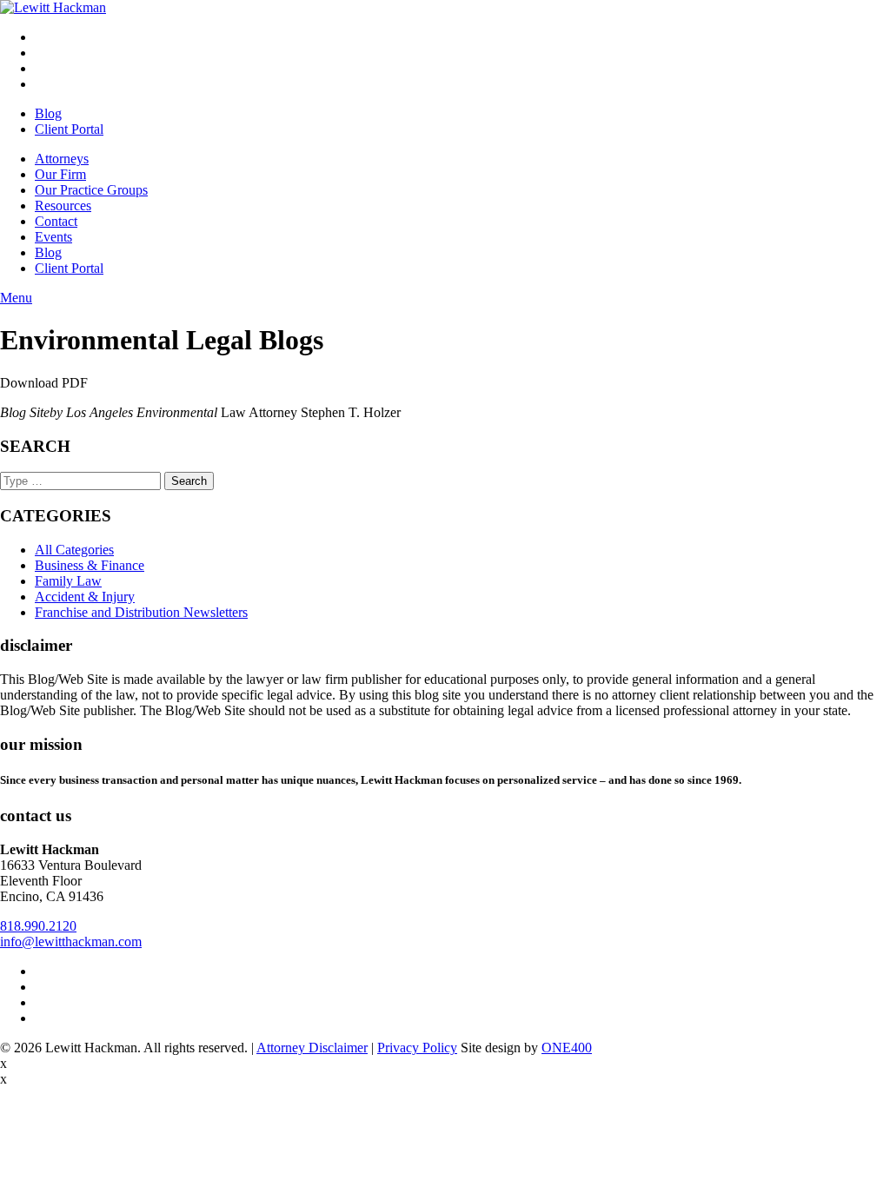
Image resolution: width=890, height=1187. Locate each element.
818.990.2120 (38, 925)
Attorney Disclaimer (312, 1047)
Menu (16, 297)
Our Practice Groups (91, 189)
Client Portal (69, 129)
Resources (63, 205)
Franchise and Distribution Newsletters (141, 612)
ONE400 (566, 1047)
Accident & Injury (85, 596)
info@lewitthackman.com (71, 941)
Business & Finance (89, 565)
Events (53, 236)
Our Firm (60, 174)
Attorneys (62, 158)
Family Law (68, 581)
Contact (56, 221)
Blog (48, 113)
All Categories (74, 549)
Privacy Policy (417, 1047)
